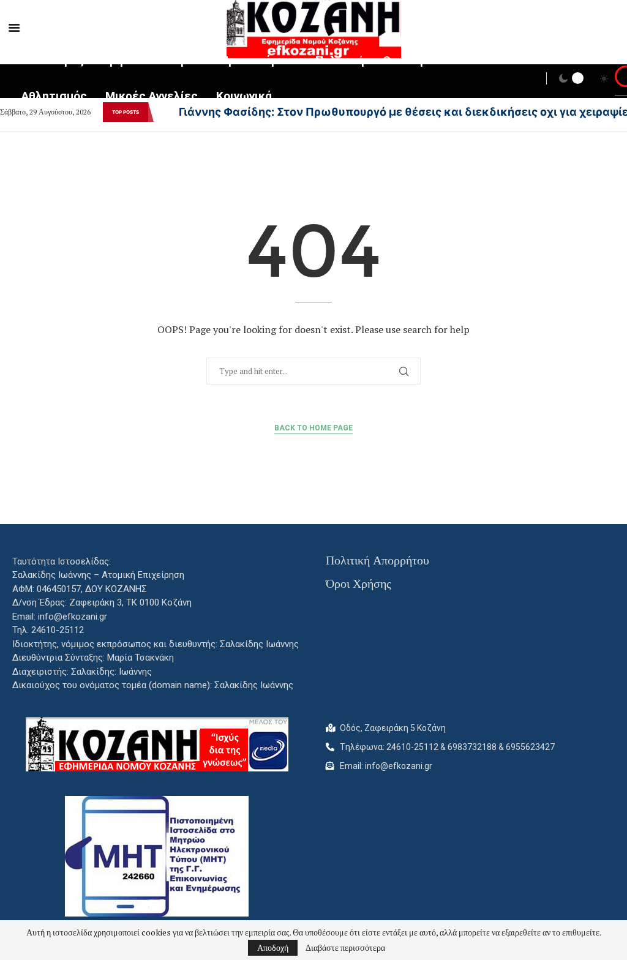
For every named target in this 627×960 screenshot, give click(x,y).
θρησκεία (128, 60)
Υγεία (187, 60)
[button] (162, 112)
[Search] (621, 80)
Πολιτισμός (52, 60)
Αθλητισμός (54, 96)
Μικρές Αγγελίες (151, 96)
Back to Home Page (313, 428)
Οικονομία (410, 60)
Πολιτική (339, 60)
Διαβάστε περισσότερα (345, 947)
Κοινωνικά (244, 96)
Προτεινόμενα (258, 60)
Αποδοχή (272, 947)
